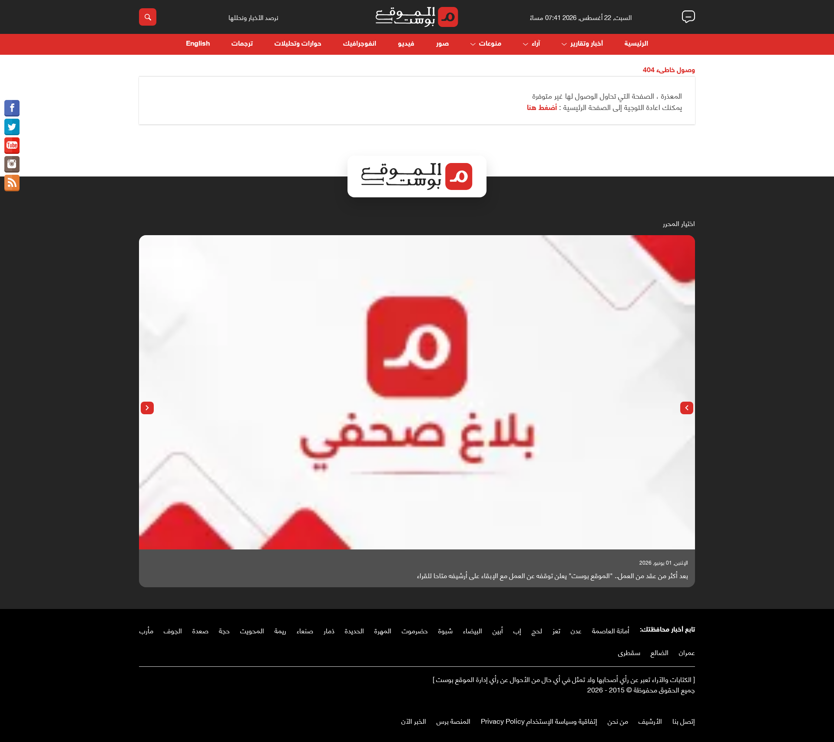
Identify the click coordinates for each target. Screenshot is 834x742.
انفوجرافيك (359, 44)
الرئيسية (636, 44)
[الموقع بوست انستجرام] (12, 164)
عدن (576, 630)
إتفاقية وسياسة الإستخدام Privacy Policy (539, 720)
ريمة (280, 630)
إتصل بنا (683, 720)
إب (517, 630)
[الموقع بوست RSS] (12, 183)
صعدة (200, 630)
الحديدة (354, 630)
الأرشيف (650, 720)
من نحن (618, 720)
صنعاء (305, 630)
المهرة (382, 630)
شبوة (445, 630)
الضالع (660, 652)
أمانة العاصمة (610, 630)
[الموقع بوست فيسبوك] (12, 108)
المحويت (252, 630)
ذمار (329, 630)
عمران (687, 652)
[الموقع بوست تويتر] (12, 127)
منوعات (490, 44)
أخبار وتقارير (586, 44)
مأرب (146, 630)
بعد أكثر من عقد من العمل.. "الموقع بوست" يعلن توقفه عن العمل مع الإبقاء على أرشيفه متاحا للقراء (552, 575)
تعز (556, 630)
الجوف (173, 630)
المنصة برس (453, 720)
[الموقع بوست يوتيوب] (12, 145)
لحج (537, 630)
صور (442, 44)
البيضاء (472, 630)
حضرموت (415, 630)
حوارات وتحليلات (298, 44)
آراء (536, 44)
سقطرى (629, 652)
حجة (224, 630)
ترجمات (242, 44)
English (198, 44)
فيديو (406, 44)
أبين (498, 630)
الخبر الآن (413, 720)
